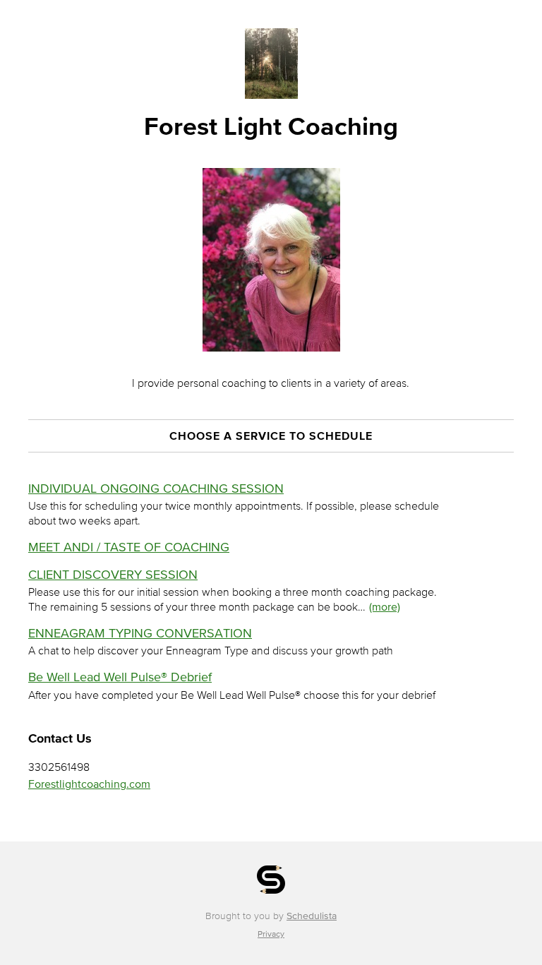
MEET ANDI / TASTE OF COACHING (128, 547)
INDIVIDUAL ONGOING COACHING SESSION (156, 488)
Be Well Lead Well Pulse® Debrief (120, 677)
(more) (384, 606)
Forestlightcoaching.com (89, 783)
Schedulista (312, 916)
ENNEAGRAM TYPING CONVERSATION (140, 633)
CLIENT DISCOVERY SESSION (113, 575)
